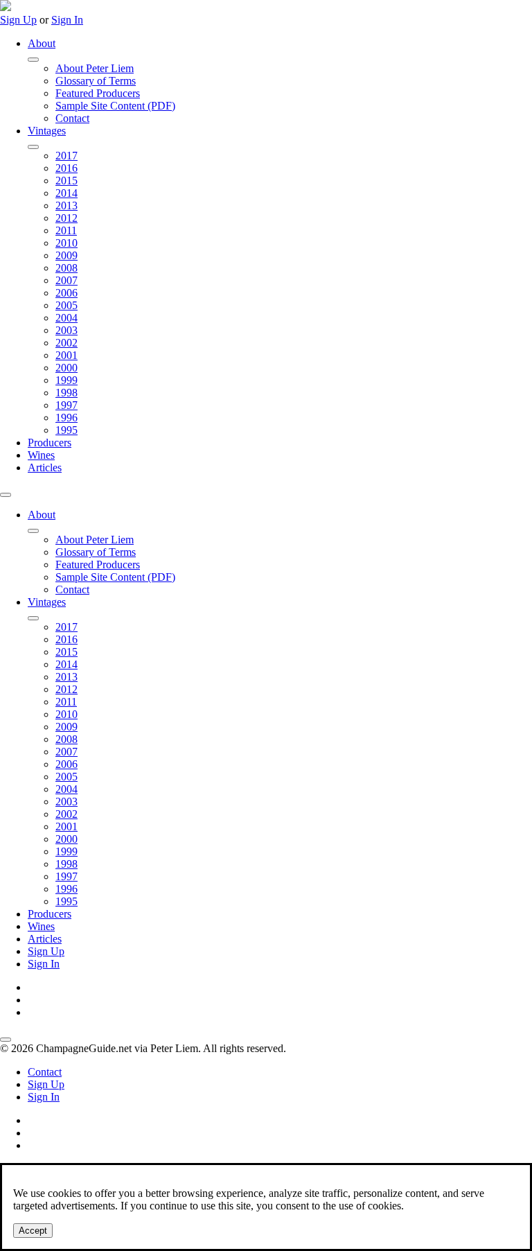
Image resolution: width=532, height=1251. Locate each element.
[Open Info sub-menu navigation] (33, 60)
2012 (66, 218)
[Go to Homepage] (5, 7)
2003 (66, 330)
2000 (66, 368)
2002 (66, 343)
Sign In (67, 20)
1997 (66, 405)
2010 (66, 243)
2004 (66, 318)
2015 (66, 180)
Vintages (47, 131)
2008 (66, 268)
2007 (66, 280)
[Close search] (5, 1040)
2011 (66, 230)
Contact (72, 118)
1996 (66, 417)
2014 (66, 193)
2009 (66, 255)
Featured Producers (97, 93)
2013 (66, 205)
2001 (66, 355)
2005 (66, 305)
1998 (66, 393)
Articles (45, 467)
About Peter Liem (94, 68)
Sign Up (18, 20)
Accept (33, 1230)
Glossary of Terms (95, 81)
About (41, 43)
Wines (41, 455)
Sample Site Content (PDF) (115, 106)
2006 (66, 293)
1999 (66, 380)
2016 (66, 168)
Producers (49, 442)
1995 (66, 430)
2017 (66, 155)
